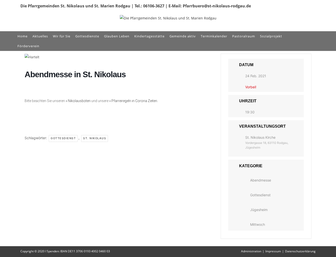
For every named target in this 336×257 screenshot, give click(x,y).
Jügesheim (259, 210)
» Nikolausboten (78, 101)
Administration (251, 251)
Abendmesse (260, 180)
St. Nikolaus (94, 138)
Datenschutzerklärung (300, 251)
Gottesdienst (63, 138)
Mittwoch (257, 224)
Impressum (273, 251)
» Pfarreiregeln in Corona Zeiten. (133, 101)
